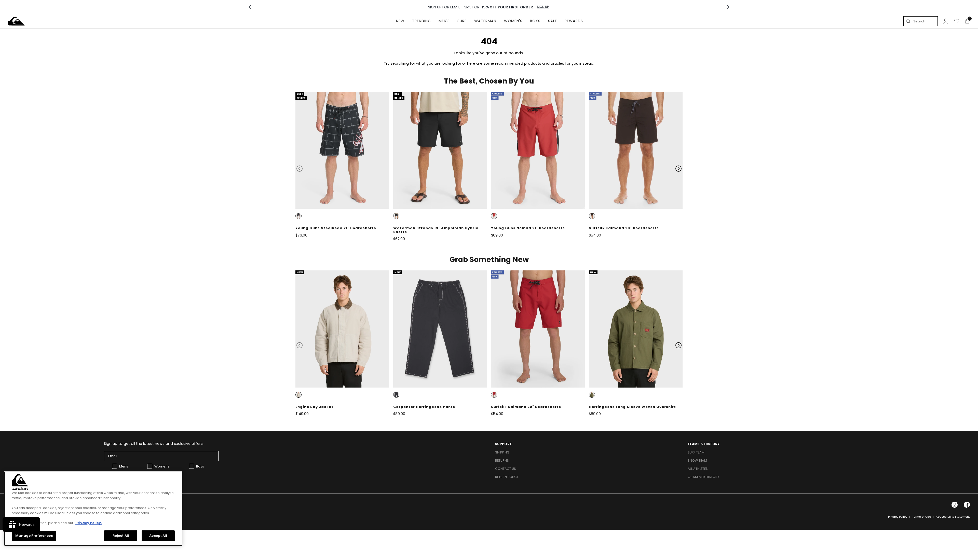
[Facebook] (967, 505)
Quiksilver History (703, 477)
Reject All (121, 535)
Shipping (502, 452)
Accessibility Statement (953, 517)
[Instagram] (955, 505)
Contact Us (505, 468)
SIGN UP (543, 7)
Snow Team (697, 460)
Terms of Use (921, 517)
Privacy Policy (897, 517)
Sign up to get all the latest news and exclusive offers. (153, 443)
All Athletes (698, 468)
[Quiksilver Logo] (16, 21)
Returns (502, 460)
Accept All (158, 535)
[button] (298, 216)
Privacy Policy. (88, 522)
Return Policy (507, 477)
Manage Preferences (33, 535)
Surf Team (696, 452)
